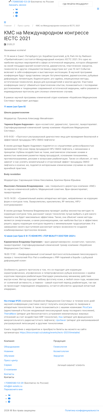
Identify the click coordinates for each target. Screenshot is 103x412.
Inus (61, 317)
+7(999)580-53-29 (20, 1)
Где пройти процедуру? (75, 4)
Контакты (9, 374)
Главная (8, 25)
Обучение (9, 355)
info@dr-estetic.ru (13, 386)
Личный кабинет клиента (71, 365)
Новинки (8, 351)
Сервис (8, 365)
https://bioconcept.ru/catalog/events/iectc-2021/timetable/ (50, 332)
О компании (10, 369)
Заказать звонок (17, 4)
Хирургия (59, 355)
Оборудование (11, 346)
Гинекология (60, 346)
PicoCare (87, 307)
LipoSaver (61, 320)
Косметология (61, 351)
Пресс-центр (24, 25)
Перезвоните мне (13, 389)
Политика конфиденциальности (82, 410)
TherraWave (10, 313)
